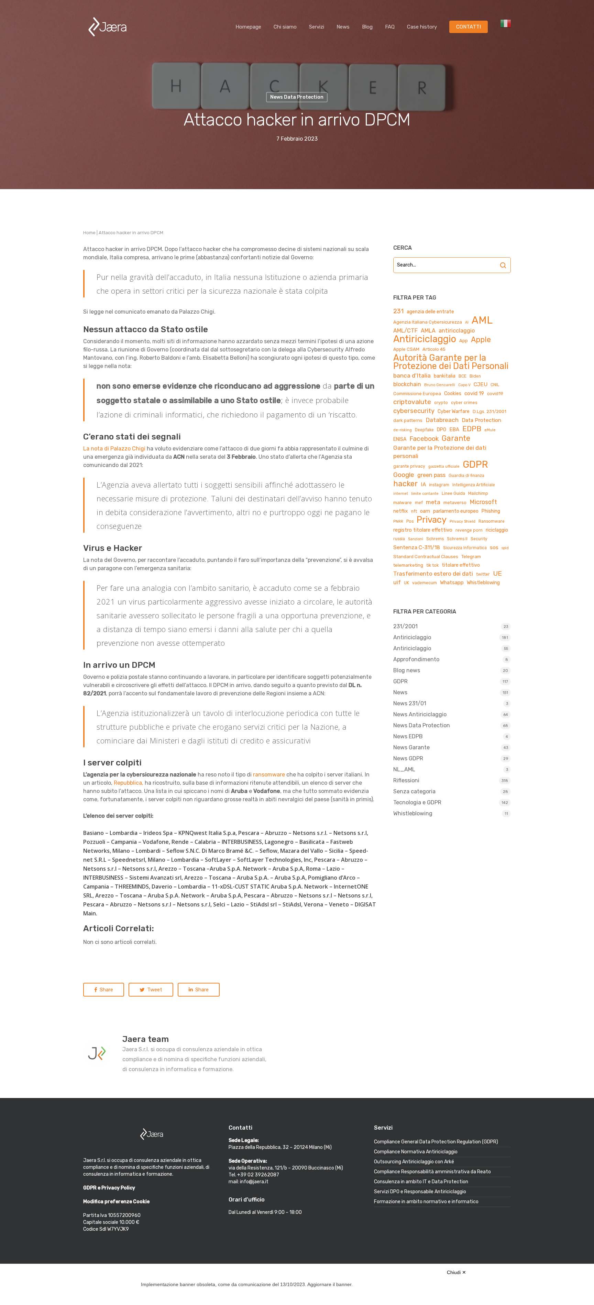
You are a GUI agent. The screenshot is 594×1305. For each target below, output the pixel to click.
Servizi (316, 27)
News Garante (411, 747)
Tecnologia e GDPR (417, 802)
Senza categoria (414, 791)
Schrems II (457, 538)
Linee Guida (453, 493)
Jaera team (145, 1039)
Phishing (491, 511)
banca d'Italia (412, 375)
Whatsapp (452, 582)
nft (414, 511)
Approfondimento (416, 659)
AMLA (428, 330)
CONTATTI (468, 27)
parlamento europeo (455, 511)
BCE (462, 376)
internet (400, 493)
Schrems (435, 538)
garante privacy (409, 466)
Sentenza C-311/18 (416, 547)
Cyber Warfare (454, 411)
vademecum (424, 582)
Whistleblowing (483, 583)
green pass (431, 475)
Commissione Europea (417, 393)
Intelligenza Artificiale (473, 484)
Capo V (464, 385)
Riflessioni (406, 780)
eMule (490, 430)
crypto (441, 402)
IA (423, 484)
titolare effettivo (461, 565)
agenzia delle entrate (430, 312)
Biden (475, 376)
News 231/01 (409, 703)
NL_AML (404, 769)
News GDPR (408, 758)
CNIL (495, 384)
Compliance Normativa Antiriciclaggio (416, 1152)
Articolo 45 (434, 349)
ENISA (399, 439)
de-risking (402, 430)
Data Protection (481, 420)
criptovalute (412, 402)
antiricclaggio (457, 330)
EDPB (471, 429)
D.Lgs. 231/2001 (489, 411)
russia (399, 538)
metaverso (454, 502)
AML (482, 320)
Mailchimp (478, 493)
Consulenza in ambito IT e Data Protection (421, 1182)
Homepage (248, 27)
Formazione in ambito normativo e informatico (426, 1202)
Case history (422, 27)
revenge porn (469, 530)
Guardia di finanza (466, 475)
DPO (441, 430)
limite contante (425, 493)
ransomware (269, 774)
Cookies (452, 393)
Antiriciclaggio (424, 339)
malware (402, 502)
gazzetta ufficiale (444, 466)
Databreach (442, 419)
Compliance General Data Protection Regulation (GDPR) (436, 1142)
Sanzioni (415, 539)
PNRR (398, 521)
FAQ (390, 27)
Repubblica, (128, 783)
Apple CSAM (406, 349)
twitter (483, 574)
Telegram (471, 556)
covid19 (495, 393)
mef (419, 502)
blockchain (407, 384)
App (463, 340)
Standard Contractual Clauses (425, 556)
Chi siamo (285, 27)
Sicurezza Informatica (465, 547)
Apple (481, 340)
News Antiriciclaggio (420, 714)
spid (505, 548)
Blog (367, 27)
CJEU (480, 384)
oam (425, 511)
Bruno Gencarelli (439, 385)
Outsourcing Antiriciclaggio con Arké (414, 1162)
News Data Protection (421, 725)
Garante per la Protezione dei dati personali (439, 451)
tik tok (432, 565)
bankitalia (444, 376)
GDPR (475, 464)
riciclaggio (497, 530)
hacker (405, 484)
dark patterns (407, 420)
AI (467, 322)
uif (397, 582)
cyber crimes (464, 402)
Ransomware (491, 521)
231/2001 (405, 626)
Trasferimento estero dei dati (433, 573)
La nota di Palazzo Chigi (114, 448)
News (343, 27)
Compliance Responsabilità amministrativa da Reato (432, 1172)
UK (406, 582)
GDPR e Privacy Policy (109, 1188)
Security (479, 538)
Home (89, 232)
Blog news (406, 670)
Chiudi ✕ (456, 1272)
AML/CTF (405, 330)
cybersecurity (413, 411)
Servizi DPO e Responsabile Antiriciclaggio (420, 1192)
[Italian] (505, 27)
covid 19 (474, 393)
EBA (454, 429)
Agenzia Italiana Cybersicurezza (427, 322)
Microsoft (483, 501)
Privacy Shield (462, 521)
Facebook (424, 439)
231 (398, 311)
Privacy (432, 519)
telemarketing (408, 565)
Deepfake (424, 429)
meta (433, 502)
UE (497, 573)
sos (494, 547)
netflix (400, 511)
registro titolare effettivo (422, 530)
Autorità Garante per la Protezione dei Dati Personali (450, 362)
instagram (439, 484)
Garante (456, 438)
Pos (410, 521)
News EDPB (408, 736)
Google (403, 475)
